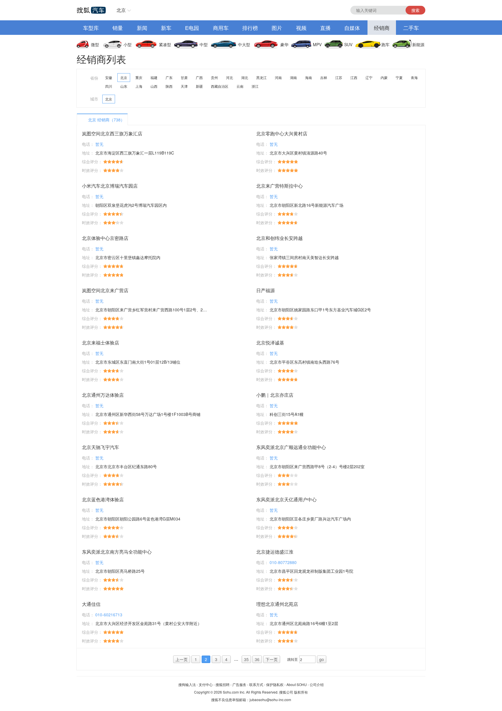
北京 (121, 10)
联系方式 (256, 684)
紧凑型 (165, 44)
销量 (117, 27)
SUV (348, 44)
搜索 (415, 10)
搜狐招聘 (223, 684)
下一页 (272, 659)
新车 (166, 27)
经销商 (382, 27)
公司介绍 (317, 684)
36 (257, 659)
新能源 (418, 44)
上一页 (181, 659)
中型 (204, 44)
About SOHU (296, 684)
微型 (95, 44)
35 (246, 659)
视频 (301, 27)
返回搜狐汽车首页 (91, 10)
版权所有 (301, 692)
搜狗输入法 (187, 684)
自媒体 (352, 27)
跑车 (385, 44)
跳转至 (292, 659)
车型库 (91, 27)
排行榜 (250, 27)
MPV (317, 44)
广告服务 (239, 684)
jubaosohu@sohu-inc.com (270, 699)
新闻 (142, 27)
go (321, 659)
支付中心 (206, 684)
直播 (325, 27)
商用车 (221, 27)
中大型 (244, 44)
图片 (277, 27)
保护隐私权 (275, 684)
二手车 (411, 27)
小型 (127, 44)
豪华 (284, 44)
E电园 (192, 27)
